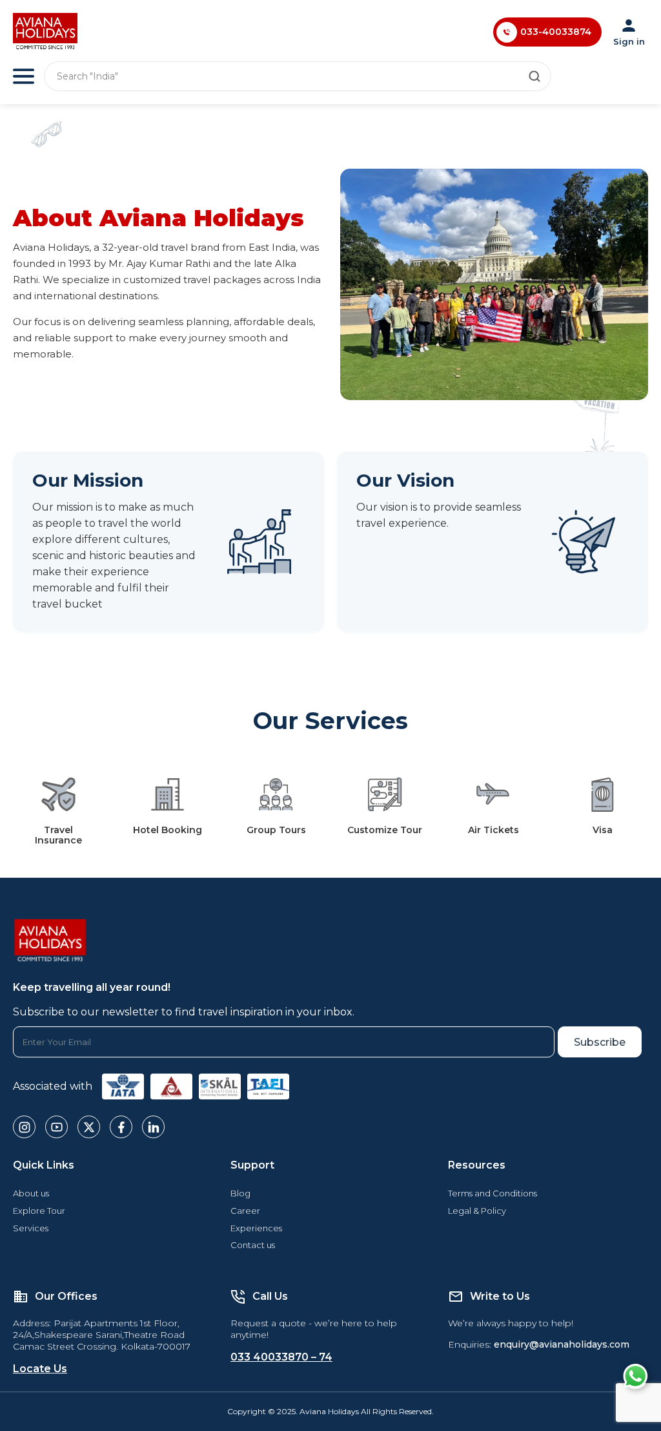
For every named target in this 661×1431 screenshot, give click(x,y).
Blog (240, 1193)
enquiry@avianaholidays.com (561, 1344)
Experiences (256, 1228)
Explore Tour (39, 1210)
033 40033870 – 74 (281, 1357)
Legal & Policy (477, 1210)
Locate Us (40, 1368)
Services (30, 1228)
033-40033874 (555, 31)
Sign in (629, 41)
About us (31, 1193)
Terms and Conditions (492, 1193)
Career (245, 1210)
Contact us (252, 1245)
